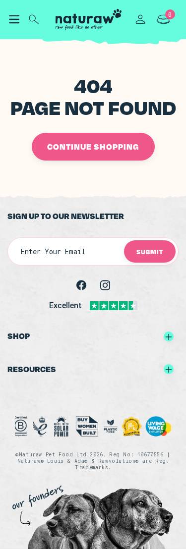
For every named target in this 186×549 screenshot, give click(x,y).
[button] (14, 19)
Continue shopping (93, 146)
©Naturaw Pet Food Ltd (51, 454)
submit (149, 251)
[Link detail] (81, 284)
